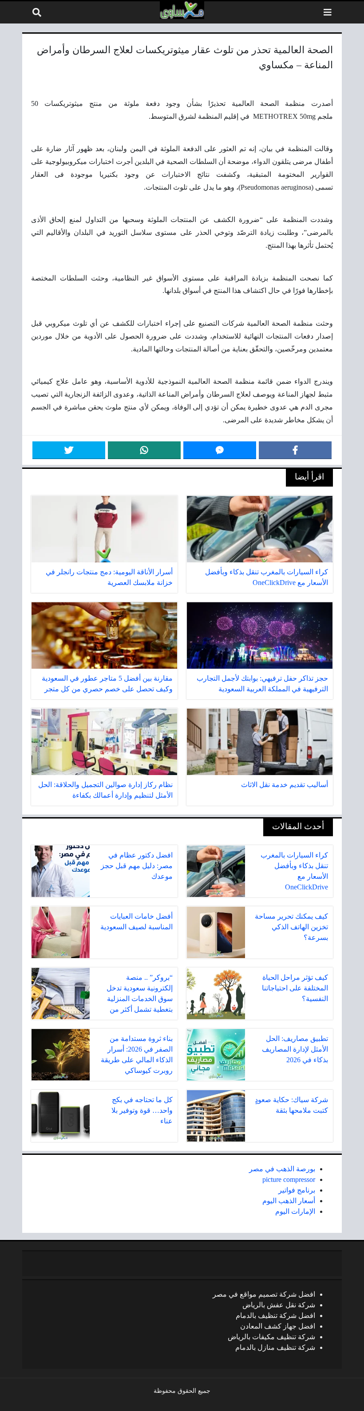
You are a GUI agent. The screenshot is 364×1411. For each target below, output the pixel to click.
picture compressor (288, 1179)
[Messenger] (219, 450)
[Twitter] (68, 450)
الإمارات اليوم (295, 1211)
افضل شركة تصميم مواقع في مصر (264, 1294)
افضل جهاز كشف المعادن (277, 1326)
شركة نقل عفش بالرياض (278, 1305)
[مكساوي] (182, 10)
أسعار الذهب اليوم (288, 1200)
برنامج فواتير (296, 1190)
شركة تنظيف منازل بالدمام (275, 1347)
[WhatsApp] (144, 450)
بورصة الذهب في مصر (282, 1169)
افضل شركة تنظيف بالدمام (275, 1315)
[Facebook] (295, 450)
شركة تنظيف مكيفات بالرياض (271, 1337)
